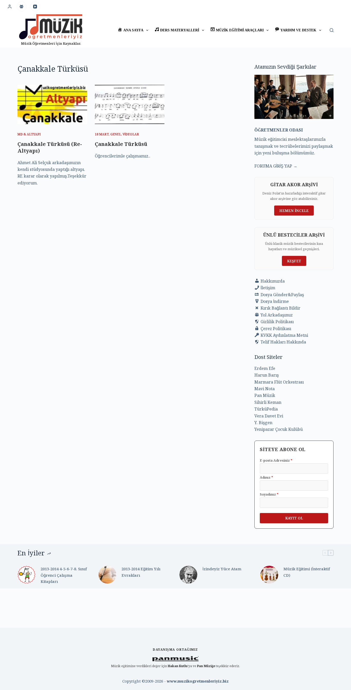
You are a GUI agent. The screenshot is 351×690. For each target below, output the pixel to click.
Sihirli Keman (267, 402)
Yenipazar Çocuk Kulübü (278, 429)
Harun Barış (266, 375)
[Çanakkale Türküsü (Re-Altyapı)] (52, 104)
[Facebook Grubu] (21, 6)
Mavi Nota (264, 388)
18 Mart (102, 134)
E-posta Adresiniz (276, 460)
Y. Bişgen (263, 422)
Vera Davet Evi (268, 416)
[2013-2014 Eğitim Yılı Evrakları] (107, 575)
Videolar (131, 134)
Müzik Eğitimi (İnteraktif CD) (306, 572)
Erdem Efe (264, 368)
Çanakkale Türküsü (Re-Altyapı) (49, 147)
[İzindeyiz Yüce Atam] (188, 575)
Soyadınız (269, 494)
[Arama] (332, 30)
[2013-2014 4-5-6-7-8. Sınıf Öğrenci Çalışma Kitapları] (26, 575)
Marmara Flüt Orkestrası (279, 382)
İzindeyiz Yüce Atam (221, 568)
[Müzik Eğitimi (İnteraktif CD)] (269, 575)
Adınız (266, 477)
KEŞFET (294, 260)
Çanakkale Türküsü (121, 144)
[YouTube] (35, 6)
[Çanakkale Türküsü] (129, 104)
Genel (115, 134)
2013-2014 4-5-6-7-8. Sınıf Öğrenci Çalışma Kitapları (64, 575)
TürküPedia (266, 409)
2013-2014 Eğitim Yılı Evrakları (141, 572)
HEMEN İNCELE (294, 210)
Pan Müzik (264, 395)
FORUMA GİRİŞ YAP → (275, 166)
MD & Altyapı (29, 134)
